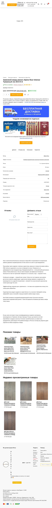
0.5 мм (47, 186)
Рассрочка (35, 460)
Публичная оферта (44, 457)
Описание (29, 150)
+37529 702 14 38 (29, 102)
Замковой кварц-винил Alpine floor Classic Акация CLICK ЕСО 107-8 (9, 369)
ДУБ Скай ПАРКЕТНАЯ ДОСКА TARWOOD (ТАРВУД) (9, 403)
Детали (14, 150)
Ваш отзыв (30, 232)
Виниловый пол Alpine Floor (24, 77)
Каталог (35, 450)
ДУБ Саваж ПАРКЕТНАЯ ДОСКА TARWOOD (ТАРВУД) (25, 403)
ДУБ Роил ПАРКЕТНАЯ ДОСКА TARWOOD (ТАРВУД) (42, 403)
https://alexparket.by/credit (26, 138)
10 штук (47, 193)
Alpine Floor (46, 155)
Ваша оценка (30, 214)
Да (48, 178)
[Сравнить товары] (44, 4)
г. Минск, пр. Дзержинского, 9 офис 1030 (20, 4)
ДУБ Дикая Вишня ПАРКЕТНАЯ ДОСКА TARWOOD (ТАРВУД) (9, 433)
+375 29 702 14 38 (31, 4)
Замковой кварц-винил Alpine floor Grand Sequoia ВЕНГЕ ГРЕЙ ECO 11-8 (42, 348)
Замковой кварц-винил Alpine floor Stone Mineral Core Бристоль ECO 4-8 (9, 349)
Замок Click (46, 189)
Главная (4, 77)
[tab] (14, 149)
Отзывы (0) (21, 150)
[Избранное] (41, 4)
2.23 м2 (47, 171)
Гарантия (37, 150)
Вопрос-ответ (35, 463)
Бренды (42, 456)
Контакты (35, 466)
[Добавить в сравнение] (28, 94)
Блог (41, 452)
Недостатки (29, 227)
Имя (28, 216)
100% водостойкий (45, 197)
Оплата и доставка (35, 453)
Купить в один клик (16, 94)
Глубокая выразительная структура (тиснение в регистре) (36, 159)
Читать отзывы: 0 (18, 84)
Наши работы (34, 456)
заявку (42, 102)
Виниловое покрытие (12, 77)
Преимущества (30, 221)
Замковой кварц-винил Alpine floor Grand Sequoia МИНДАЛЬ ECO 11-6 (25, 349)
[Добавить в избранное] (25, 94)
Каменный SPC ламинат (43, 174)
